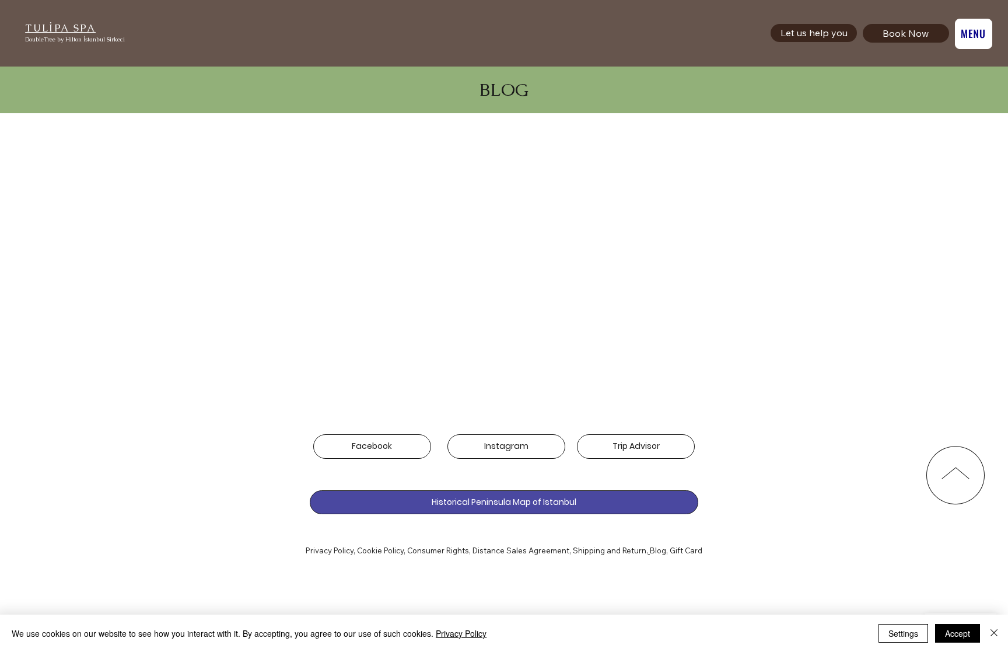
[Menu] (973, 34)
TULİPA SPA (60, 28)
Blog (658, 550)
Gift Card (686, 550)
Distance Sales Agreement (521, 550)
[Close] (994, 633)
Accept (957, 633)
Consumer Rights (438, 550)
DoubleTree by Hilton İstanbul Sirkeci (75, 39)
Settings (903, 633)
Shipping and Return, (610, 550)
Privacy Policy (330, 550)
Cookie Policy (380, 550)
